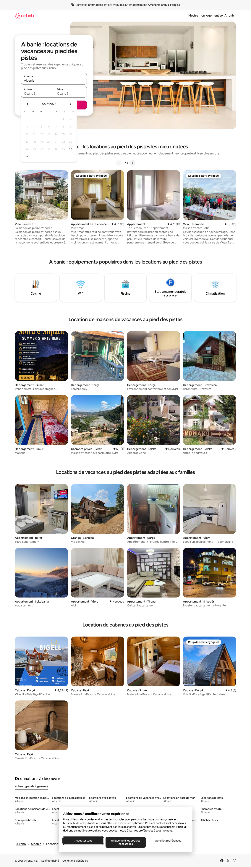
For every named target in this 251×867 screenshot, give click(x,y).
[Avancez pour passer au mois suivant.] (70, 104)
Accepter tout (83, 840)
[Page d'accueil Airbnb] (24, 15)
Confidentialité (50, 860)
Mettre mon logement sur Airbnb (211, 15)
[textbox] (37, 93)
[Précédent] (119, 163)
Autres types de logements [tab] (31, 786)
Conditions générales (75, 860)
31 (27, 157)
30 (70, 149)
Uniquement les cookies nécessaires (125, 842)
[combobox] (54, 80)
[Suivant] (132, 163)
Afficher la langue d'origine (164, 5)
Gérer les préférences (168, 840)
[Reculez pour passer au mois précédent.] (27, 104)
